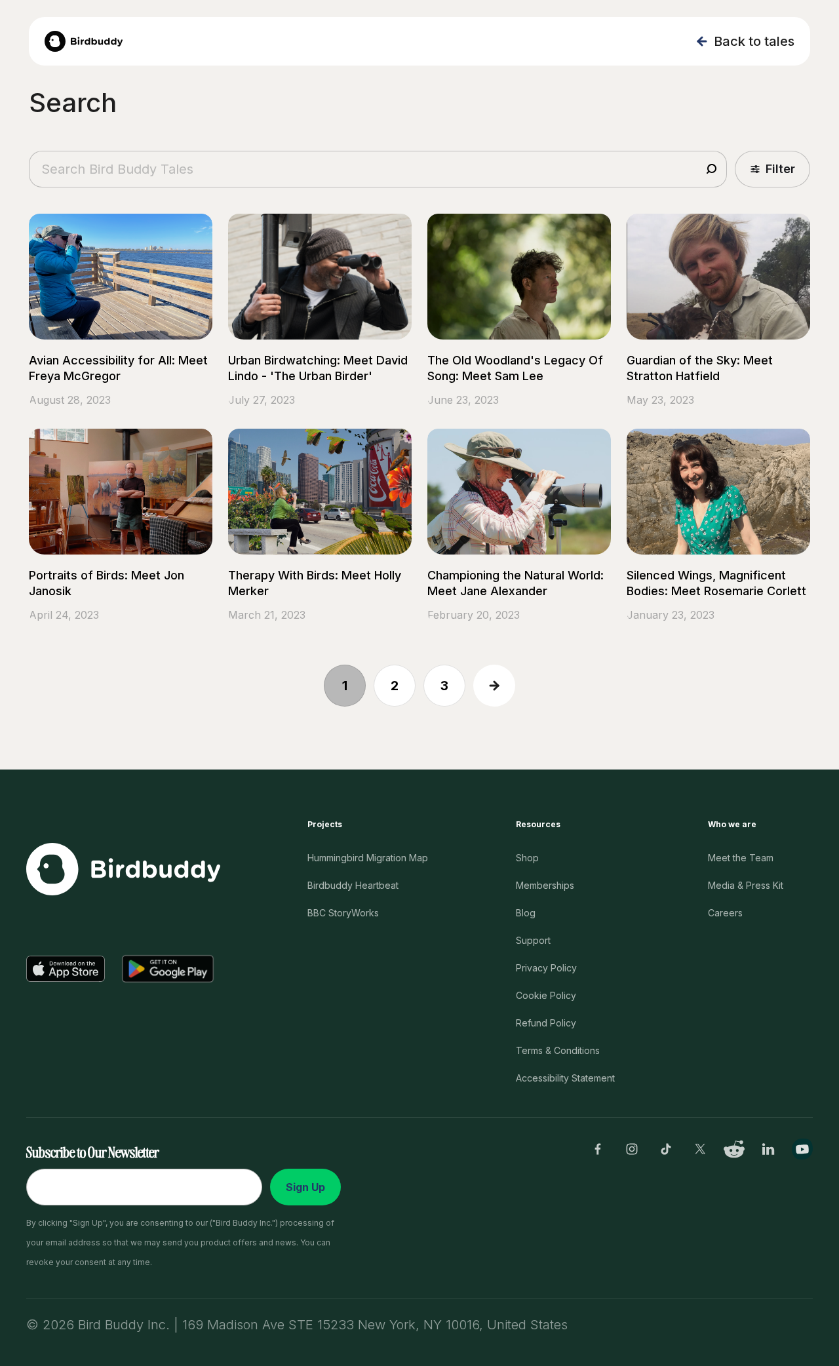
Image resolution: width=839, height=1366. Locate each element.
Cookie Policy (546, 995)
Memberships (545, 885)
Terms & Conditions (558, 1050)
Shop (527, 857)
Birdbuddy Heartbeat (353, 885)
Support (533, 940)
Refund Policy (546, 1022)
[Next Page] (494, 686)
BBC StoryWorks (343, 912)
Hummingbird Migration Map (367, 857)
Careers (725, 912)
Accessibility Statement (565, 1077)
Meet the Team (740, 857)
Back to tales (754, 41)
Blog (526, 912)
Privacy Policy (546, 967)
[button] (772, 169)
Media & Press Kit (745, 885)
